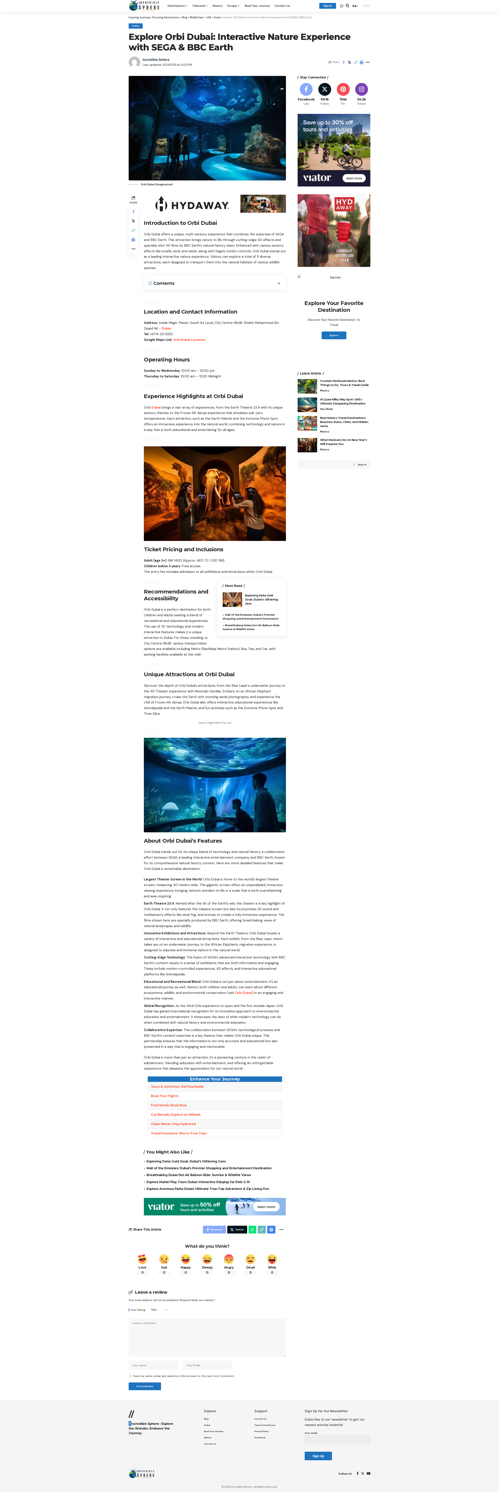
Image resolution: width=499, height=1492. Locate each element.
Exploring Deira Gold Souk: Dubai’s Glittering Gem (261, 599)
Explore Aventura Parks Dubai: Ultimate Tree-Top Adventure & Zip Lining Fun (208, 1189)
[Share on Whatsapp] (252, 1230)
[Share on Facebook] (343, 62)
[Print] (361, 62)
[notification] (341, 6)
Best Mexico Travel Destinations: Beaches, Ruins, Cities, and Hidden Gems (344, 422)
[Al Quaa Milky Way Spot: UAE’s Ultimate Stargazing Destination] (307, 404)
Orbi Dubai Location (189, 340)
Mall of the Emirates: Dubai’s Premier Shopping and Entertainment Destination (209, 1168)
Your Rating (138, 1310)
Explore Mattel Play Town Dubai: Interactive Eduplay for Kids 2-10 (198, 1182)
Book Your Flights (165, 1096)
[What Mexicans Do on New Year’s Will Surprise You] (307, 445)
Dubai (136, 26)
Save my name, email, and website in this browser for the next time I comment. (184, 1376)
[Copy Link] (355, 62)
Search (362, 464)
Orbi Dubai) (244, 993)
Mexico (324, 390)
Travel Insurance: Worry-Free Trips (179, 1133)
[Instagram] (361, 94)
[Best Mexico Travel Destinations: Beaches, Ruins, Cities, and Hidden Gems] (307, 423)
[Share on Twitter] (349, 62)
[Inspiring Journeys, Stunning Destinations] (145, 6)
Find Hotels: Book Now (169, 1105)
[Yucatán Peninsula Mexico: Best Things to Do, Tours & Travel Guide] (307, 386)
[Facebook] (306, 94)
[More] (367, 62)
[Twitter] (325, 94)
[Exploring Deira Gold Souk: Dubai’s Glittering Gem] (232, 599)
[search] (347, 6)
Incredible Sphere (156, 60)
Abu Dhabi (326, 409)
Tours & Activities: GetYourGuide (177, 1086)
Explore (334, 335)
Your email (311, 1433)
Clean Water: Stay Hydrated (173, 1124)
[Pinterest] (343, 94)
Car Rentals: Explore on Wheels (176, 1114)
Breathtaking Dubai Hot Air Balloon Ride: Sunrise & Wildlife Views (199, 1175)
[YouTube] (368, 1474)
